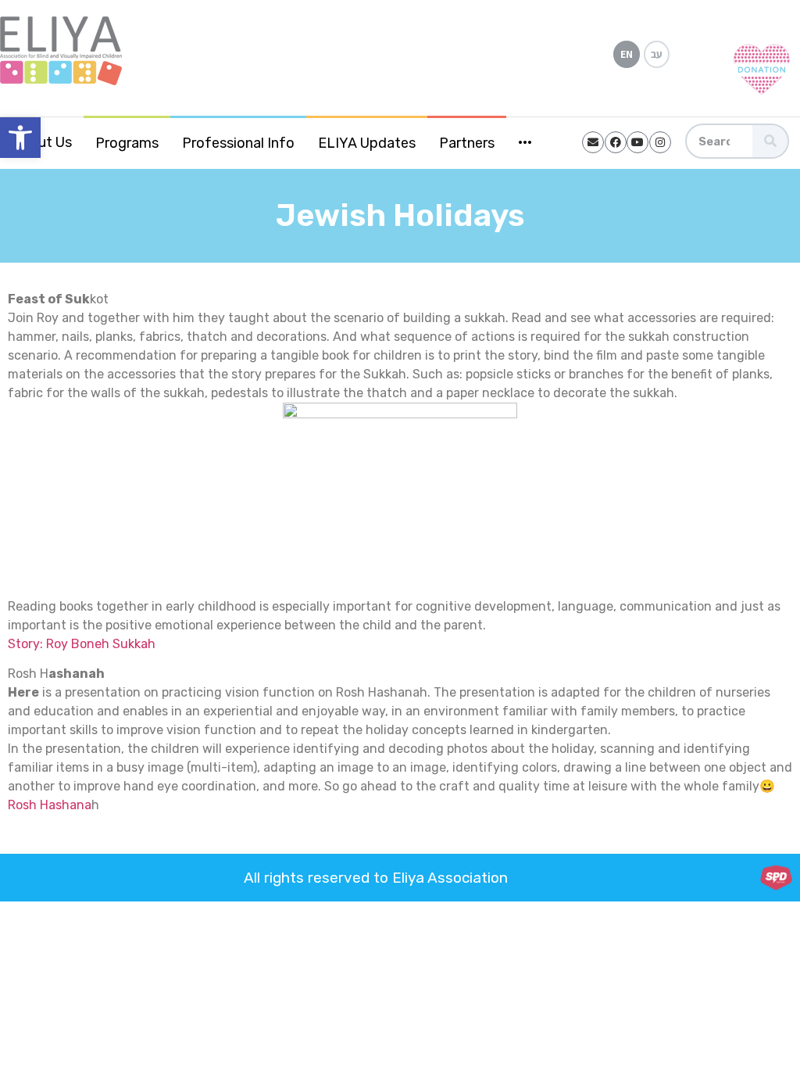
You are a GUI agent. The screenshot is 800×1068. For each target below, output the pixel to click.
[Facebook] (616, 142)
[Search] (770, 141)
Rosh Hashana (49, 804)
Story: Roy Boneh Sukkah (81, 643)
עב (656, 54)
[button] (20, 137)
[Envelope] (593, 142)
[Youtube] (637, 142)
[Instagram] (660, 142)
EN (626, 54)
